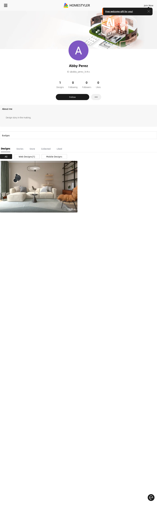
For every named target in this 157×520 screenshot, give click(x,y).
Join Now (148, 5)
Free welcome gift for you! (119, 11)
